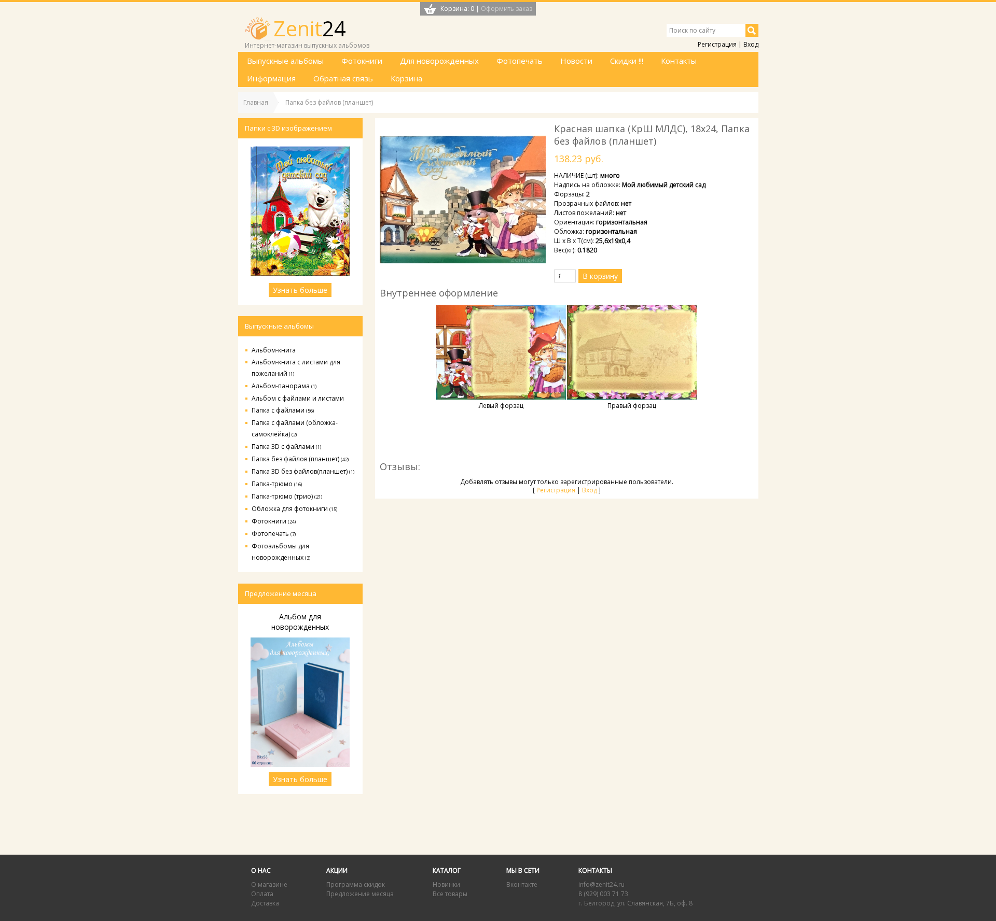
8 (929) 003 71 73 (603, 893)
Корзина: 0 (457, 8)
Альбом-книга (274, 350)
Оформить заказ (506, 8)
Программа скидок (355, 884)
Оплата (262, 893)
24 (309, 28)
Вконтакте (521, 884)
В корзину (600, 276)
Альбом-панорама (284, 385)
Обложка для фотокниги (294, 508)
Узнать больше (300, 290)
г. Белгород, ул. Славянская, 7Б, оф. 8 (635, 903)
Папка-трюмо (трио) (287, 496)
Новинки (446, 884)
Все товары (450, 893)
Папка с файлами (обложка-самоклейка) (295, 428)
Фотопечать (274, 533)
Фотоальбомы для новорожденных (281, 552)
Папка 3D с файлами (286, 446)
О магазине (269, 884)
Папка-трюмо (277, 483)
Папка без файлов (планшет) (300, 459)
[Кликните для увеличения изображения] (463, 200)
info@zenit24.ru (601, 884)
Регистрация (717, 44)
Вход (750, 44)
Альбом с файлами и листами (298, 398)
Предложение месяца (360, 893)
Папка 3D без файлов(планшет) (303, 471)
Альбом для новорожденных (300, 622)
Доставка (265, 903)
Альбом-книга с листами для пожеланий (296, 368)
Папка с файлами (283, 410)
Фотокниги (274, 521)
